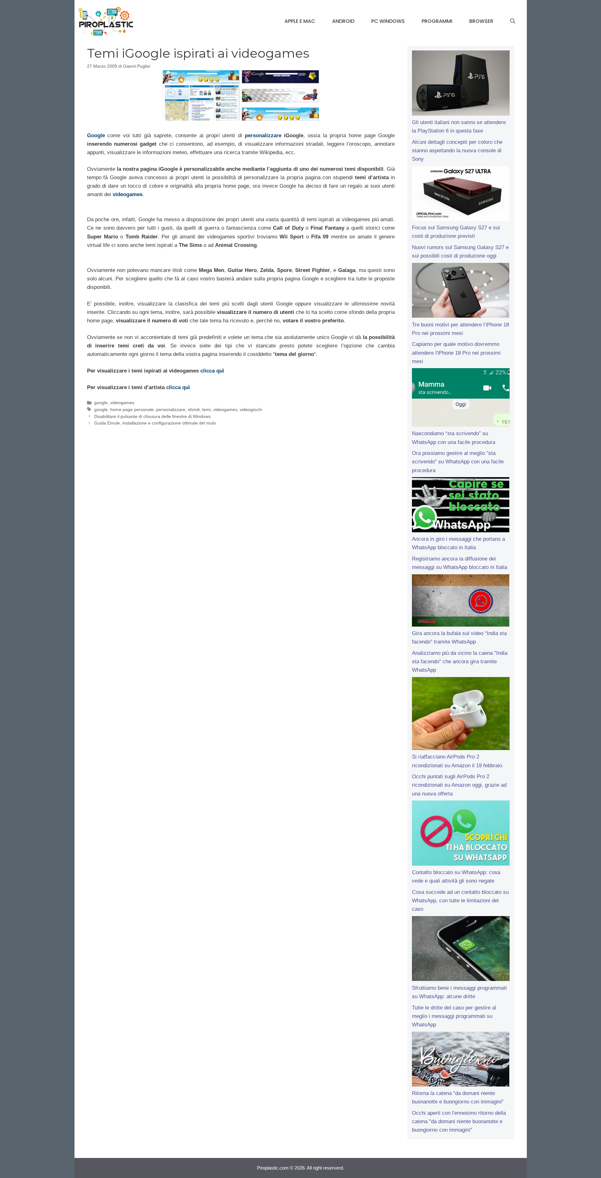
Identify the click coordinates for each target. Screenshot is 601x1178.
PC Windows (388, 21)
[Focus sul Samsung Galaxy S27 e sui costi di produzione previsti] (460, 195)
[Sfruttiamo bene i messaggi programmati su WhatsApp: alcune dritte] (460, 950)
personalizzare (263, 135)
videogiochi (251, 409)
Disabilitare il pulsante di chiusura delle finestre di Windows (152, 416)
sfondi (194, 409)
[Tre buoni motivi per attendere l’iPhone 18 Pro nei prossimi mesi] (460, 292)
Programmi (437, 21)
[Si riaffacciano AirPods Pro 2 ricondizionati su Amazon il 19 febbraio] (460, 715)
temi (206, 409)
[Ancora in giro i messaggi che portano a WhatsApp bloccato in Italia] (460, 506)
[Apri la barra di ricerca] (513, 21)
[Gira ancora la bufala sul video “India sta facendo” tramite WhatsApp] (460, 601)
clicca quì (212, 371)
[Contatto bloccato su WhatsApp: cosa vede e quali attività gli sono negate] (460, 834)
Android (343, 21)
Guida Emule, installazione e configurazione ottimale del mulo (155, 422)
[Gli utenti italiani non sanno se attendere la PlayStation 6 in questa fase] (460, 84)
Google (96, 135)
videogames (127, 194)
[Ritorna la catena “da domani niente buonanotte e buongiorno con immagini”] (460, 1060)
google (101, 402)
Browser (481, 21)
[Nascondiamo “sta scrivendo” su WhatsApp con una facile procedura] (460, 398)
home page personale (132, 409)
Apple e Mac (300, 21)
